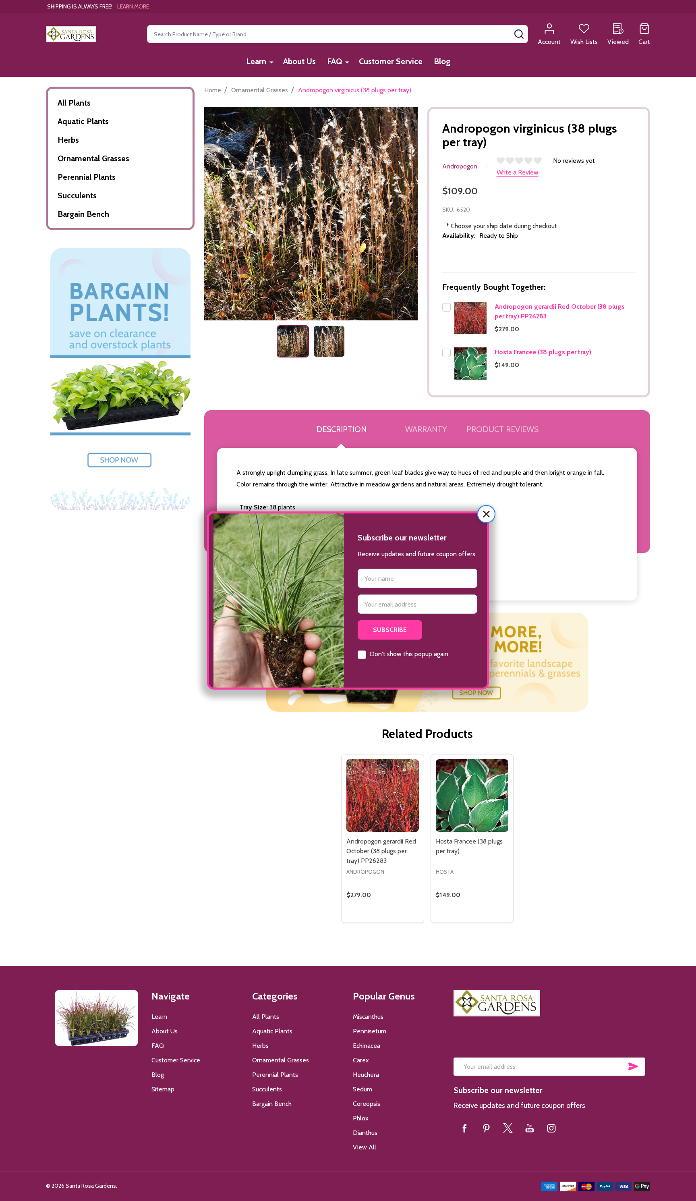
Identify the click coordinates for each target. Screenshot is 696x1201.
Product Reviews (502, 429)
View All (364, 1147)
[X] (508, 1128)
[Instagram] (551, 1128)
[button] (486, 514)
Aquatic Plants (83, 121)
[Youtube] (530, 1128)
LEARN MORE (133, 6)
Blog (442, 61)
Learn (256, 61)
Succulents (77, 195)
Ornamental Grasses (93, 158)
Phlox (361, 1118)
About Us (299, 61)
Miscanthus (368, 1016)
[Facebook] (464, 1128)
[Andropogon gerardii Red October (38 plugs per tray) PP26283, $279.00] (382, 795)
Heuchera (366, 1074)
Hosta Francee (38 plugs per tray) (543, 352)
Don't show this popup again (409, 654)
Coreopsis (366, 1103)
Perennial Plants (87, 177)
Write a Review (518, 172)
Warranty (426, 429)
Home (212, 90)
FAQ (334, 61)
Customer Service (391, 61)
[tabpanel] (293, 341)
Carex (361, 1060)
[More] (271, 62)
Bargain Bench (83, 214)
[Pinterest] (486, 1128)
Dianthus (365, 1133)
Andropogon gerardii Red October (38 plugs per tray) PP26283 (381, 850)
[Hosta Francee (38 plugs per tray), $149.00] (472, 795)
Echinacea (366, 1045)
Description (341, 429)
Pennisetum (369, 1031)
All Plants (74, 103)
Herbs (68, 140)
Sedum (362, 1089)
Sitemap (162, 1089)
